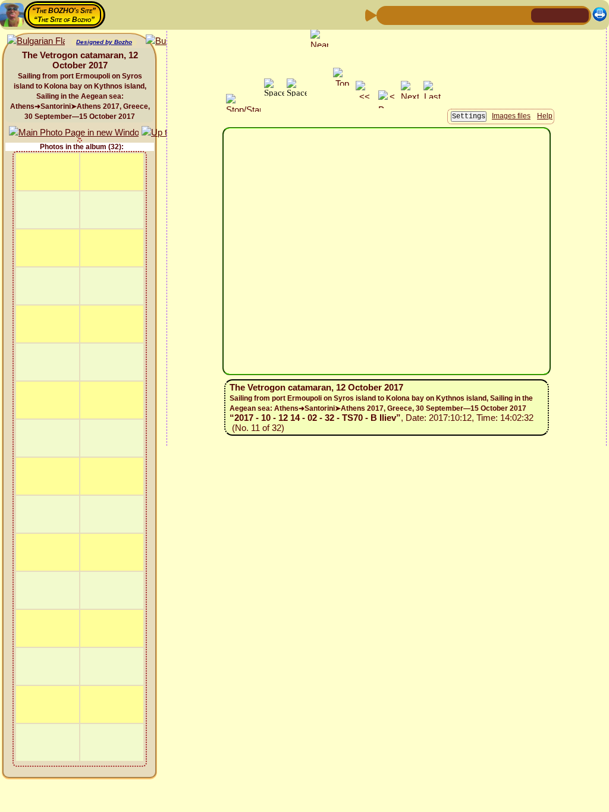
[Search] (520, 15)
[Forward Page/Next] (406, 15)
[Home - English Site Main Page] (560, 15)
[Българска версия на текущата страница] (36, 41)
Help (545, 116)
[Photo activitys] (482, 15)
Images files (511, 116)
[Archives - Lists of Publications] (425, 15)
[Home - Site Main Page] (541, 15)
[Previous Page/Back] (387, 15)
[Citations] (444, 15)
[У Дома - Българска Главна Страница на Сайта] (579, 15)
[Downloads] (501, 15)
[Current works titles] (463, 15)
